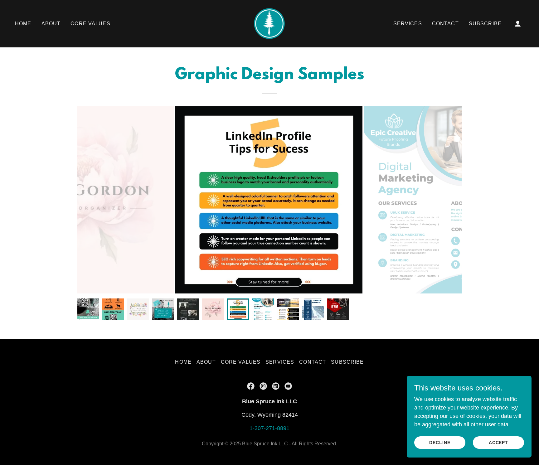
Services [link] (407, 23)
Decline (439, 442)
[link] (269, 23)
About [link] (51, 23)
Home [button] (183, 362)
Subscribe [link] (485, 23)
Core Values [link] (90, 23)
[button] (518, 23)
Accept (498, 442)
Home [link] (23, 23)
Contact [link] (445, 23)
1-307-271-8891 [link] (269, 428)
